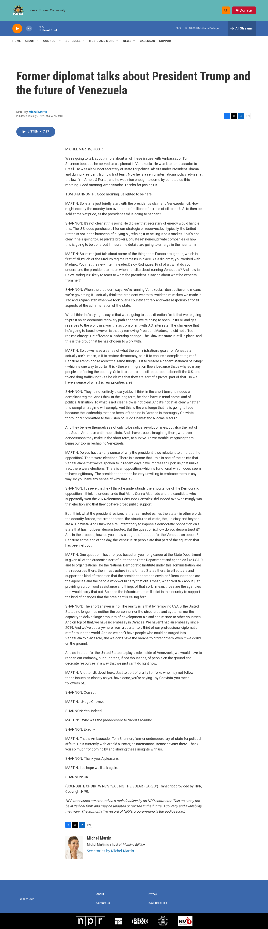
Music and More (102, 40)
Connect (50, 40)
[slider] (35, 28)
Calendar (147, 40)
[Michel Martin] (74, 847)
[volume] (29, 28)
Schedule (73, 40)
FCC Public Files (157, 902)
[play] (17, 28)
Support (166, 40)
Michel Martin (38, 112)
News (127, 40)
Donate (246, 10)
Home (16, 40)
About (30, 40)
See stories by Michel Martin (110, 850)
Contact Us (103, 902)
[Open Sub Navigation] (37, 40)
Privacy (152, 894)
